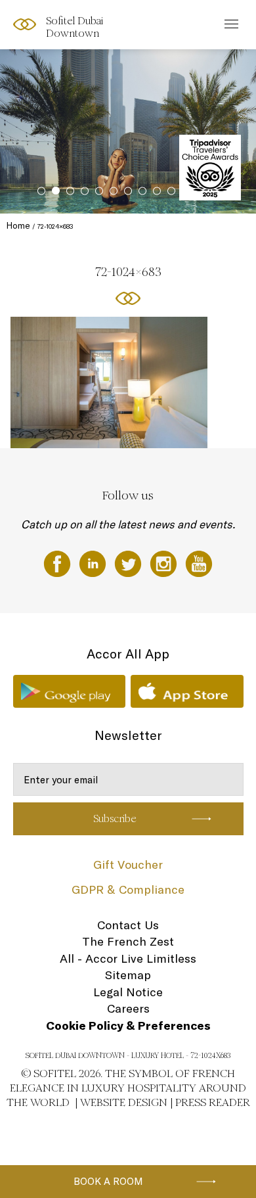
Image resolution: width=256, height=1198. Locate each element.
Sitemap (128, 974)
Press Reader (212, 1102)
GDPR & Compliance (128, 889)
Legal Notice (128, 992)
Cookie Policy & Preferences (128, 1025)
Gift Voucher (128, 864)
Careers (128, 1008)
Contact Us (128, 925)
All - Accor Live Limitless (128, 958)
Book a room (108, 1181)
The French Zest (128, 941)
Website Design (123, 1102)
